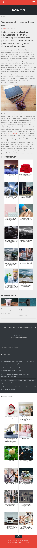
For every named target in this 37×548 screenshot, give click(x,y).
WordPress (18, 542)
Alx (28, 542)
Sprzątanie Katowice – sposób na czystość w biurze (24, 311)
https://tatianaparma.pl (14, 133)
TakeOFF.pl (18, 9)
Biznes (3, 17)
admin (4, 28)
